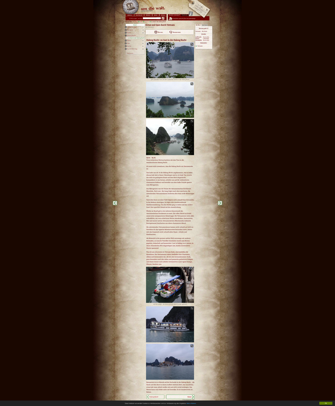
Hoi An (129, 46)
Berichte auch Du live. (184, 18)
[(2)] (126, 33)
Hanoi (129, 33)
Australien (139, 15)
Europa (148, 15)
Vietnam (147, 21)
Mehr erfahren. (191, 403)
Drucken (160, 32)
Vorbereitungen (132, 27)
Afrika (163, 15)
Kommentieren (177, 32)
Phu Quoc (130, 30)
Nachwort (130, 53)
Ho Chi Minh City (132, 49)
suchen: (135, 18)
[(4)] (126, 30)
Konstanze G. (151, 27)
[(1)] (126, 27)
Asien (155, 15)
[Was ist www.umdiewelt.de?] (190, 13)
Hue (128, 43)
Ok (326, 403)
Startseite (135, 21)
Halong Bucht (131, 35)
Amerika (129, 15)
